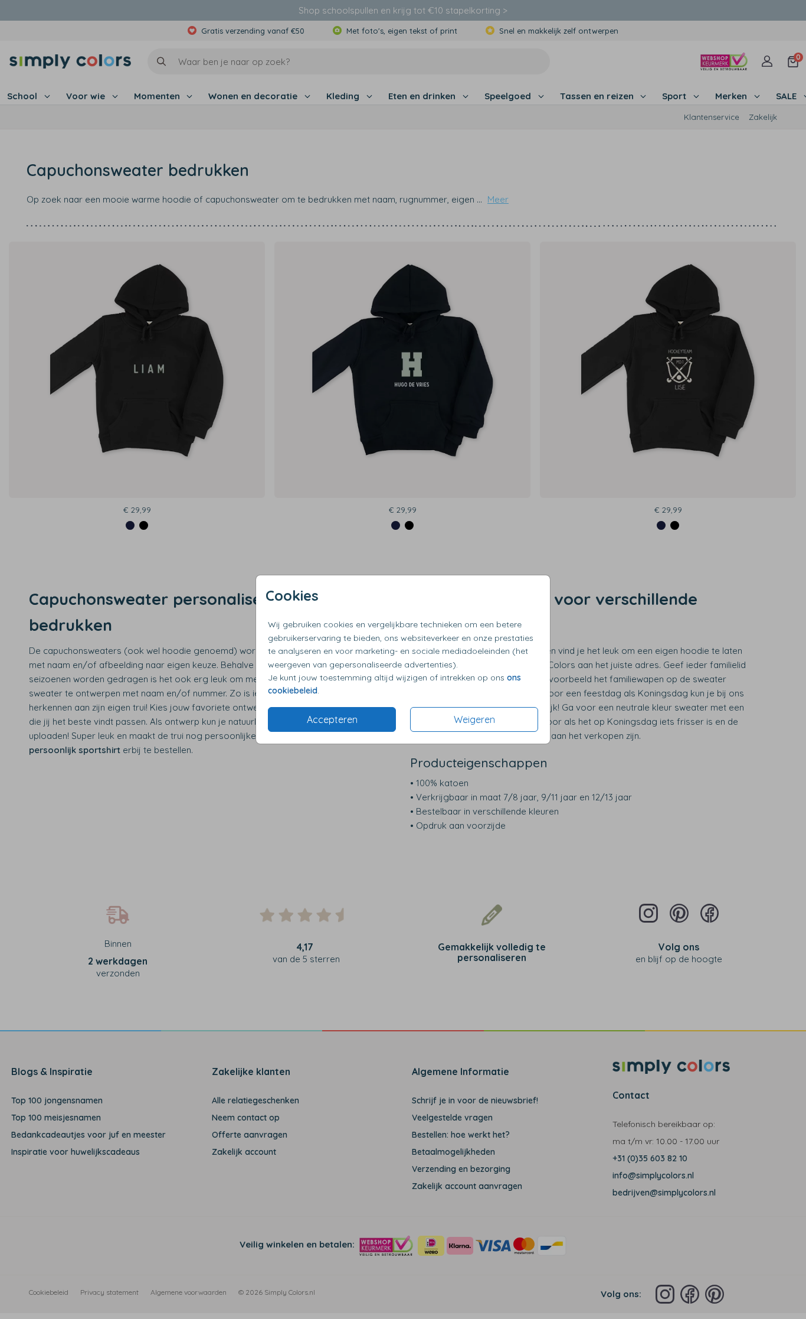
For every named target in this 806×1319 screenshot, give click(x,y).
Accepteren (332, 719)
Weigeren (474, 719)
